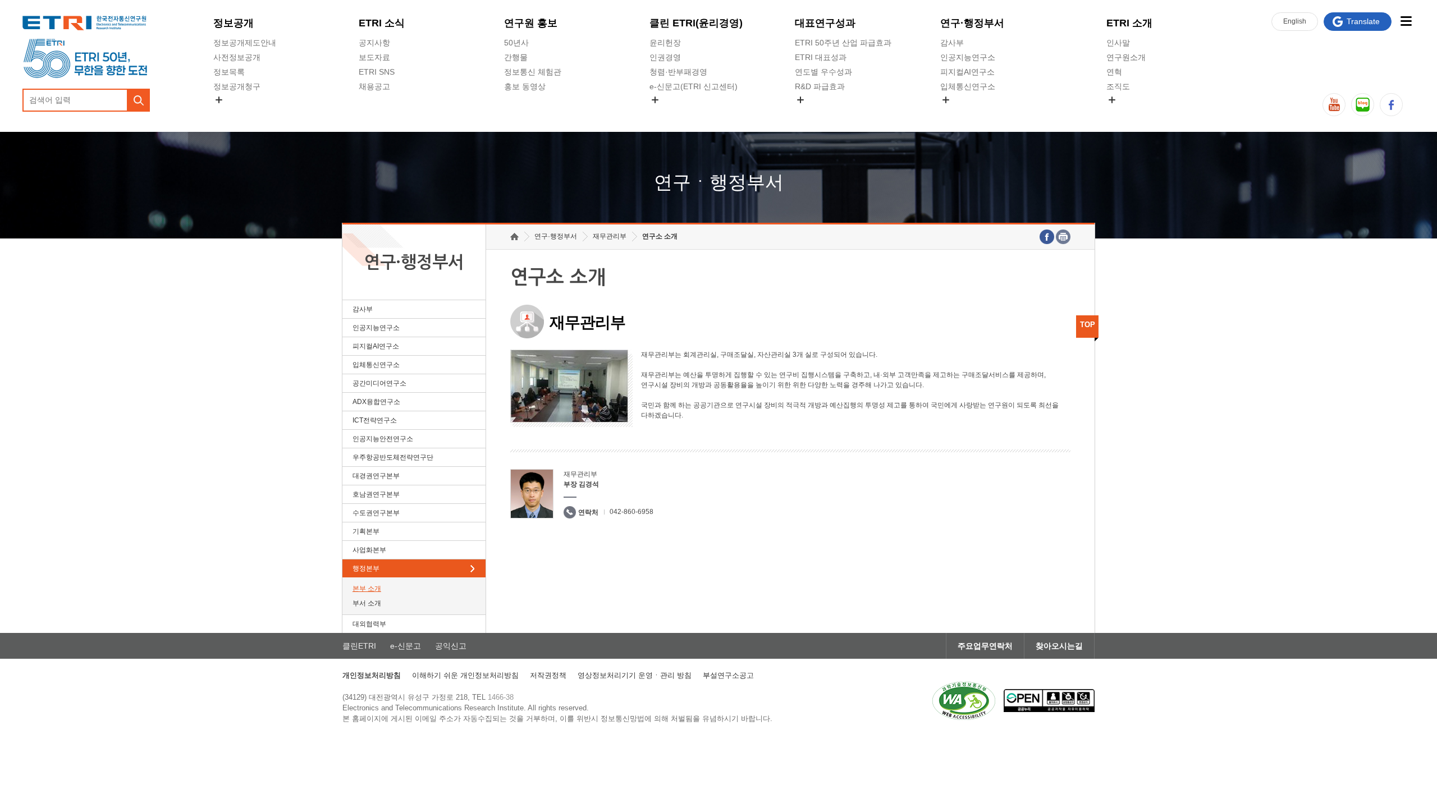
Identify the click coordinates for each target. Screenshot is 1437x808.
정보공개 (233, 23)
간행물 (516, 57)
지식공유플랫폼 (822, 112)
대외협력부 (369, 624)
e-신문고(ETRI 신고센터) (693, 86)
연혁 (1114, 71)
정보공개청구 (236, 86)
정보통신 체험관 (532, 71)
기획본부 (366, 531)
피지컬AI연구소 (967, 71)
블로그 (1362, 104)
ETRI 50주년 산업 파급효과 (843, 42)
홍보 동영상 (525, 86)
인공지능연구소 (967, 57)
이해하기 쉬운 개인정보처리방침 (465, 675)
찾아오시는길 (1059, 645)
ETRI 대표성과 (820, 57)
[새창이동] (963, 701)
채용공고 (374, 86)
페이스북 (1391, 104)
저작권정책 (548, 675)
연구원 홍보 (530, 23)
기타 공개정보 (1131, 112)
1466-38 (501, 697)
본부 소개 (367, 589)
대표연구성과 (825, 23)
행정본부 (366, 568)
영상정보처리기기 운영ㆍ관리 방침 (635, 675)
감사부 (952, 42)
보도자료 (374, 57)
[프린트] (1063, 236)
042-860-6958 (631, 512)
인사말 (1118, 42)
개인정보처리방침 (371, 675)
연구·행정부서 (972, 23)
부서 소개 (367, 603)
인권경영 (665, 57)
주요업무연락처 (985, 645)
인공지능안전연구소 (383, 439)
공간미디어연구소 (971, 112)
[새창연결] (1047, 236)
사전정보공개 (236, 57)
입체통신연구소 (967, 86)
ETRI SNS (377, 71)
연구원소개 (1126, 57)
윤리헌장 (665, 42)
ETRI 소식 (382, 23)
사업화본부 (369, 550)
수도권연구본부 (376, 513)
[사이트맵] (1406, 21)
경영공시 (229, 112)
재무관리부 (609, 236)
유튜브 (1334, 104)
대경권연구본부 (376, 476)
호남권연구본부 (376, 494)
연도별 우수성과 (823, 71)
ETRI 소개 (1129, 23)
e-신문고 (405, 645)
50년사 (516, 42)
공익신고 (665, 112)
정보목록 (229, 71)
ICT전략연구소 (375, 420)
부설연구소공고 (728, 675)
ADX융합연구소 (376, 402)
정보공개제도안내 (244, 42)
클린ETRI (359, 645)
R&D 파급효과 (820, 86)
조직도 (1118, 86)
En (1294, 21)
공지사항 (374, 42)
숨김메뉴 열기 (219, 99)
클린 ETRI (696, 23)
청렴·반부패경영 (678, 71)
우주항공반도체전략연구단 (393, 457)
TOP (1087, 324)
